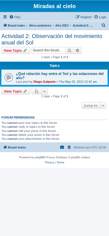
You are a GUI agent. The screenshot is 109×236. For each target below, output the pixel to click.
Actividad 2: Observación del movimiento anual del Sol (51, 39)
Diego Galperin (45, 81)
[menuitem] (14, 17)
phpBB (39, 157)
